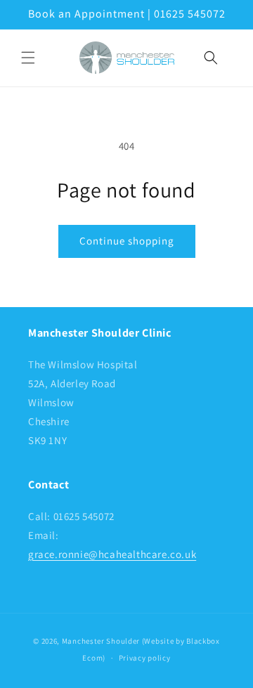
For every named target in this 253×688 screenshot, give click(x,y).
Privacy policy (145, 658)
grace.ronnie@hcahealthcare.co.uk (112, 554)
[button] (28, 57)
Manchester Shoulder (101, 641)
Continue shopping (126, 240)
